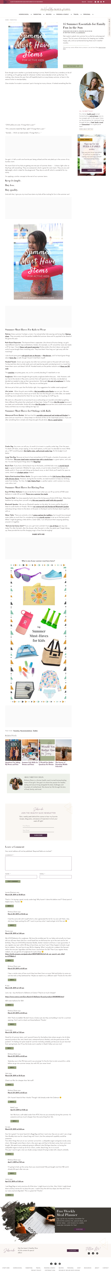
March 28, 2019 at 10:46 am (18, 914)
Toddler (35, 731)
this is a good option (55, 420)
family (97, 122)
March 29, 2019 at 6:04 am (17, 1013)
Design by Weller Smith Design (69, 1270)
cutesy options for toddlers (42, 515)
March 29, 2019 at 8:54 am (14, 1129)
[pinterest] (97, 1253)
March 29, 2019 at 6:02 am (17, 1093)
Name (7, 874)
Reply (9, 906)
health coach (91, 114)
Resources (87, 1268)
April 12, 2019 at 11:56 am (14, 1181)
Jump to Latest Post (109, 27)
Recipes (61, 1268)
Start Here (6, 1268)
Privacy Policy (36, 1270)
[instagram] (95, 2)
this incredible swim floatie (44, 391)
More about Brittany (86, 129)
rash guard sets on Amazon (30, 356)
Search (84, 2)
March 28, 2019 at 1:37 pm (14, 988)
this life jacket (59, 402)
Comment (9, 855)
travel (101, 122)
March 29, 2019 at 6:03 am (17, 1056)
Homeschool (17, 1268)
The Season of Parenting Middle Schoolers (61, 764)
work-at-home (93, 116)
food (92, 122)
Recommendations (26, 731)
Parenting (16, 731)
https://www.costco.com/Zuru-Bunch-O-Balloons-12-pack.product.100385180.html (34, 997)
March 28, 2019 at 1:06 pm (14, 933)
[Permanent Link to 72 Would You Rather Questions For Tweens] (47, 740)
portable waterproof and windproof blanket (52, 415)
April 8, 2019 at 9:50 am (19, 1110)
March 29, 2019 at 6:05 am (17, 968)
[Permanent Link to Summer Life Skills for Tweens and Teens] (30, 740)
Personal (70, 1268)
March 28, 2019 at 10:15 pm (15, 1076)
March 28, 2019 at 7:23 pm (14, 1032)
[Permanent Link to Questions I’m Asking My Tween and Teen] (13, 740)
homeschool (86, 124)
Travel (38, 1268)
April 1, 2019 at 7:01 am (16, 1162)
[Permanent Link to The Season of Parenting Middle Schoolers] (63, 740)
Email (42, 874)
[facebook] (93, 1253)
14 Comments (80, 32)
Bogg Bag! (37, 462)
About (97, 1268)
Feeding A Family (49, 1268)
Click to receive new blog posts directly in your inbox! (26, 1)
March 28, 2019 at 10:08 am (15, 895)
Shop (79, 1268)
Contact (90, 2)
